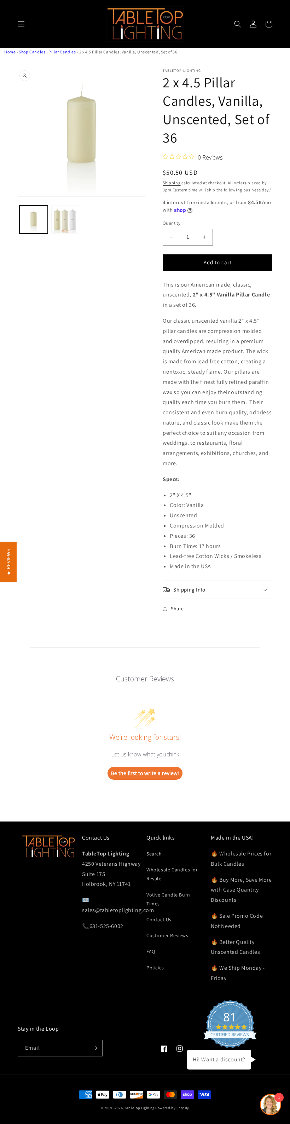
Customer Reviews (167, 935)
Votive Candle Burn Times (168, 899)
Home (10, 51)
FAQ (150, 951)
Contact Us (159, 919)
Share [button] (177, 608)
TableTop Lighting (140, 1108)
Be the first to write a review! (145, 773)
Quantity (171, 223)
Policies (155, 967)
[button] (21, 24)
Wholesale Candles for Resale (172, 874)
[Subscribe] (94, 1048)
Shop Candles (32, 51)
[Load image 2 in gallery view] (65, 220)
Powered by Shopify (172, 1108)
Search (154, 854)
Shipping (172, 182)
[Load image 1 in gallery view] (33, 220)
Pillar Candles (62, 51)
